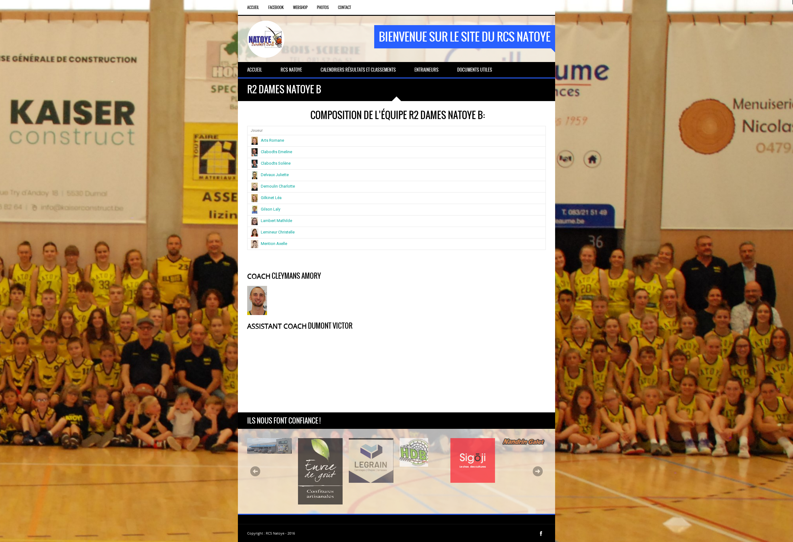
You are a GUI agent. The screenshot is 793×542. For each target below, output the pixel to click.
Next (538, 471)
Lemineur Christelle (278, 232)
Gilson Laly (270, 209)
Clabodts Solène (276, 163)
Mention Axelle (274, 243)
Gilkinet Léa (271, 197)
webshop (300, 7)
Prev (255, 471)
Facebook (276, 7)
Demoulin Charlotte (278, 186)
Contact (344, 7)
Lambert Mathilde (276, 220)
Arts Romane (272, 140)
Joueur (257, 130)
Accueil (253, 7)
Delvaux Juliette (275, 174)
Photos (323, 7)
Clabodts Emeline (276, 151)
